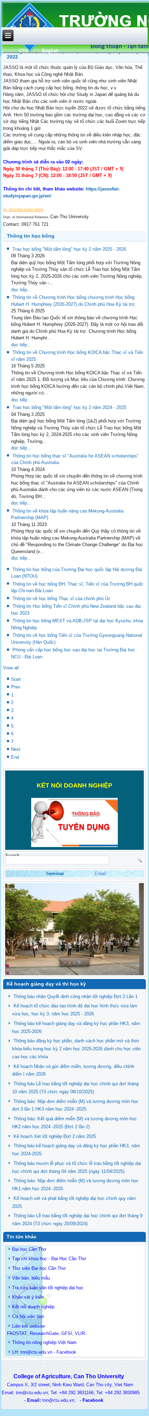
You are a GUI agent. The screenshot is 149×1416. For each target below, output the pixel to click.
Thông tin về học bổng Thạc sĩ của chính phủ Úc (61, 598)
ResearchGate (44, 1333)
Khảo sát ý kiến (28, 1297)
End (15, 757)
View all (11, 667)
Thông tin (21, 1342)
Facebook (66, 1352)
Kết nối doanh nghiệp (33, 1306)
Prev (15, 686)
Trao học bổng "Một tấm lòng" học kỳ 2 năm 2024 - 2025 (69, 407)
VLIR (80, 1333)
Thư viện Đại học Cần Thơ (39, 1268)
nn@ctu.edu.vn (37, 1352)
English (50, 50)
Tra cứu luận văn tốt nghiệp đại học (48, 1287)
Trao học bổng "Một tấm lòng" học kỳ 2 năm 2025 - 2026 (69, 249)
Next (15, 749)
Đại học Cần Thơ (29, 1249)
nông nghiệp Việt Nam (54, 1342)
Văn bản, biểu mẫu (31, 1278)
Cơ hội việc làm (28, 1316)
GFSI (66, 1333)
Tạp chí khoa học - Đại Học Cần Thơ (49, 1258)
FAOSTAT (17, 1333)
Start (16, 679)
